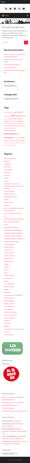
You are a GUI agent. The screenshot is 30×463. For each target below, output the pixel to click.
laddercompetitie (9, 130)
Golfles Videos (8, 202)
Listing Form (8, 250)
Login (5, 270)
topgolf (5, 145)
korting (13, 128)
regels (22, 140)
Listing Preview (8, 258)
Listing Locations (9, 256)
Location (6, 267)
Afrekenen (7, 172)
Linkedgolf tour (17, 137)
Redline (6, 289)
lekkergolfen (11, 133)
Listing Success (9, 261)
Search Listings (8, 298)
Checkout (7, 175)
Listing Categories (9, 244)
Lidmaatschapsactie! (10, 67)
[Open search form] (27, 15)
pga (13, 140)
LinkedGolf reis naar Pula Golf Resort (13, 402)
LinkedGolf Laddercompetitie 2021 (14, 239)
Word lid (6, 332)
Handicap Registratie (18, 125)
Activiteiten (7, 164)
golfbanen (6, 118)
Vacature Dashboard (10, 312)
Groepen (6, 205)
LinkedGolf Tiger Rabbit (11, 241)
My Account (8, 278)
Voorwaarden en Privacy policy (13, 329)
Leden (6, 224)
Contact (6, 178)
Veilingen (7, 326)
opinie (10, 140)
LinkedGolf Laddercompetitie (13, 236)
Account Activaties (10, 158)
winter (15, 145)
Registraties (7, 292)
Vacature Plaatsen (9, 318)
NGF (22, 138)
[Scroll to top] (27, 460)
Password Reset (9, 287)
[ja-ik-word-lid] (11, 383)
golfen (15, 119)
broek (5, 112)
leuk (19, 134)
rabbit (16, 140)
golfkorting (20, 118)
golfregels (20, 121)
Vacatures (7, 320)
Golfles (6, 199)
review (5, 142)
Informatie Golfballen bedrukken (14, 219)
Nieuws (6, 281)
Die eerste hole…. (17, 421)
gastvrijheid (19, 112)
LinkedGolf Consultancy (11, 227)
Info (5, 216)
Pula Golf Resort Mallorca (12, 65)
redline (19, 140)
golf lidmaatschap (12, 121)
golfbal (24, 116)
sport (8, 142)
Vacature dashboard (10, 315)
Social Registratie (9, 301)
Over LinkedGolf (9, 284)
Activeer (6, 161)
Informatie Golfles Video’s (11, 222)
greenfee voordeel (14, 123)
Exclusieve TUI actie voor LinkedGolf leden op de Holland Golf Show (13, 186)
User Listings (8, 309)
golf (13, 115)
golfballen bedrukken (10, 197)
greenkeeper (21, 123)
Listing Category (9, 247)
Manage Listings (9, 275)
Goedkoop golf (7, 116)
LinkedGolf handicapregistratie (13, 230)
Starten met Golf (9, 304)
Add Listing (7, 167)
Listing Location (9, 253)
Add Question (8, 169)
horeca (9, 128)
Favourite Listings (9, 191)
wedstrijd (12, 145)
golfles (6, 121)
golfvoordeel (7, 123)
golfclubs (11, 118)
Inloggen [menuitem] (3, 2)
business (9, 112)
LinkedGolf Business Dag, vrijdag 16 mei (14, 411)
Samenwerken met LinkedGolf (13, 295)
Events (6, 181)
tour (8, 145)
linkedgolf (9, 137)
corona (12, 112)
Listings (6, 264)
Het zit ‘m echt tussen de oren (13, 213)
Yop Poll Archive (9, 335)
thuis (16, 142)
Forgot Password (9, 194)
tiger (18, 142)
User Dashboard (9, 306)
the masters (12, 142)
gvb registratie (8, 125)
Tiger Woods (22, 142)
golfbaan (19, 116)
